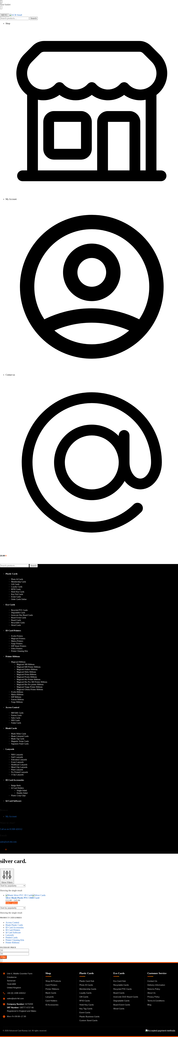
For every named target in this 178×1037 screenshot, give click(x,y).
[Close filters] (1, 960)
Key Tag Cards (85, 1008)
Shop (8, 23)
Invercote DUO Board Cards (125, 997)
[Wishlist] (174, 4)
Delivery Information (156, 985)
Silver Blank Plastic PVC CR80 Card (22, 898)
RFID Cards (84, 1001)
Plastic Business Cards (89, 1016)
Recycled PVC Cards (122, 989)
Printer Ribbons (12, 942)
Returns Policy (153, 989)
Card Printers (51, 985)
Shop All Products (53, 981)
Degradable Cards (121, 1001)
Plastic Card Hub (86, 981)
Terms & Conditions (156, 1001)
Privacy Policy (153, 997)
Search (34, 18)
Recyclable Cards (121, 985)
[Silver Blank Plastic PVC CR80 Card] (70, 895)
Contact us (10, 375)
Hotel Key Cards (86, 1005)
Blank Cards (50, 993)
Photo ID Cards (86, 985)
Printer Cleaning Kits (15, 940)
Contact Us (152, 981)
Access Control (12, 922)
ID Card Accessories (15, 927)
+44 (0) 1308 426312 (16, 993)
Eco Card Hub (119, 981)
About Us (151, 993)
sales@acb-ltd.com (8, 842)
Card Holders (51, 1001)
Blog (149, 1005)
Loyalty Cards (85, 993)
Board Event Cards (121, 1005)
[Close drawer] (1, 7)
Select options (12, 903)
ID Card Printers (13, 930)
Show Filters (7, 882)
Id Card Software (13, 932)
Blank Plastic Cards (14, 925)
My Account (11, 199)
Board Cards (118, 993)
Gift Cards (83, 997)
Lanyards (10, 935)
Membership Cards (87, 989)
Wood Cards (118, 1008)
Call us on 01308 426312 (11, 829)
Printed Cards (12, 937)
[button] (3, 556)
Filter (3, 957)
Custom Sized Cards (88, 1020)
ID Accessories (51, 1005)
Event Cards (84, 1012)
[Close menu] (1, 1)
